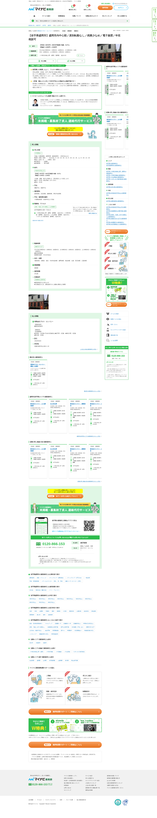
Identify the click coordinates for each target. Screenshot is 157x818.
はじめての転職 (111, 780)
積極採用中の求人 (44, 634)
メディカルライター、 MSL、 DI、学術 (52, 581)
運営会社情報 (89, 790)
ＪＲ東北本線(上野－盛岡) (36, 651)
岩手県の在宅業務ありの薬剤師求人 (116, 224)
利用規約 (66, 785)
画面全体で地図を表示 (38, 220)
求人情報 (43, 61)
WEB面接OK (54, 634)
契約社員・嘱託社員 (41, 590)
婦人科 (38, 614)
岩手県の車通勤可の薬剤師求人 (115, 222)
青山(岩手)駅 (74, 660)
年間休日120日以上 (88, 623)
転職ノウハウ (77, 16)
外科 (36, 611)
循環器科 (32, 614)
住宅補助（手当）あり (77, 627)
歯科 (44, 614)
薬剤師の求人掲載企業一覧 (92, 787)
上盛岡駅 (60, 660)
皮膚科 (41, 611)
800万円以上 (51, 602)
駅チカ (63, 630)
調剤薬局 (32, 577)
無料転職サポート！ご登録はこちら (63, 712)
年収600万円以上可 (40, 170)
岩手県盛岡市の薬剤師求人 (114, 165)
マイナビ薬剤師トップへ (70, 775)
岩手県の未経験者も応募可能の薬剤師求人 (116, 212)
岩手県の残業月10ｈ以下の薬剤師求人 (116, 219)
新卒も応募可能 (65, 627)
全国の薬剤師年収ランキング (114, 783)
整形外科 (71, 611)
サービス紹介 (46, 16)
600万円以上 (88, 599)
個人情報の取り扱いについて (71, 783)
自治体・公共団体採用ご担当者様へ (73, 780)
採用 (61, 800)
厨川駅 (67, 660)
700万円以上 (42, 602)
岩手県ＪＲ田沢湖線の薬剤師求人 (115, 175)
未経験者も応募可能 (40, 279)
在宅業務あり (38, 153)
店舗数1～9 (58, 623)
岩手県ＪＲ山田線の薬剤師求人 (115, 177)
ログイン (121, 7)
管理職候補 (55, 630)
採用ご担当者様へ (106, 3)
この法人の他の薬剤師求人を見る (88, 349)
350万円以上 (42, 599)
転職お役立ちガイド (92, 16)
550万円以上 (79, 599)
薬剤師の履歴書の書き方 (113, 778)
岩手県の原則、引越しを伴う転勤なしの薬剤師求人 (116, 215)
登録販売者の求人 (89, 630)
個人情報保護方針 (81, 800)
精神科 (58, 611)
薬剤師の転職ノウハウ (113, 775)
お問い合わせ (67, 787)
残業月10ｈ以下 (39, 246)
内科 (31, 611)
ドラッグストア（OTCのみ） (74, 577)
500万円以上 (70, 599)
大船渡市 (38, 642)
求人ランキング (107, 16)
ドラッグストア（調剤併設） (56, 577)
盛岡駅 (38, 660)
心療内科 (79, 611)
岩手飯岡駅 (52, 660)
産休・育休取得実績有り (36, 623)
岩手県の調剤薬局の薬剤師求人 (115, 201)
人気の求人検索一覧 (90, 785)
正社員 (31, 590)
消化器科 (93, 611)
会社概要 (31, 800)
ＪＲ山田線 (67, 651)
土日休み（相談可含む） (36, 630)
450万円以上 (60, 599)
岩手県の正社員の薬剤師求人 (114, 187)
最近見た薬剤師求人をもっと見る (92, 391)
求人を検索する (122, 16)
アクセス (81, 55)
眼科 (53, 611)
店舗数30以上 (77, 623)
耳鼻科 (47, 611)
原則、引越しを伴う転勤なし (42, 206)
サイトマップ (67, 790)
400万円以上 (51, 599)
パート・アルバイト (54, 590)
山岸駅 (45, 660)
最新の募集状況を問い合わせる (63, 134)
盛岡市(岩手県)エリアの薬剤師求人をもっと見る (88, 436)
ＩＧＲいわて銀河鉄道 (78, 651)
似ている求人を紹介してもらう (63, 496)
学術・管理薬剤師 (34, 581)
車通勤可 (53, 206)
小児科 (65, 611)
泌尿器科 (50, 614)
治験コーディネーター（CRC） (73, 581)
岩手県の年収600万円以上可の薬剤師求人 (116, 208)
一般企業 (87, 577)
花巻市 (45, 642)
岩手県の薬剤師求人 (112, 163)
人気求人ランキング (90, 783)
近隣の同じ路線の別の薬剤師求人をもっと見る (89, 481)
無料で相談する (93, 213)
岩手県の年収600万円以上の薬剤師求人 (116, 194)
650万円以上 (33, 602)
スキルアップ (48, 623)
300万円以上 (33, 599)
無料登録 (105, 7)
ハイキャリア (33, 634)
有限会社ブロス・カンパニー (45, 31)
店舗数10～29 (67, 623)
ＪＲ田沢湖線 (49, 651)
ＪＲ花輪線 (59, 651)
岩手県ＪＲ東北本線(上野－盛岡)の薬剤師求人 (116, 172)
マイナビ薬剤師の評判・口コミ (115, 787)
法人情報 (72, 61)
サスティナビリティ (50, 800)
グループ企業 (69, 800)
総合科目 (86, 611)
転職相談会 (61, 16)
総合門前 (47, 630)
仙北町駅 (32, 660)
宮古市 (31, 642)
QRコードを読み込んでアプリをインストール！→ (66, 531)
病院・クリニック (41, 577)
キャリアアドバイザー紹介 (92, 780)
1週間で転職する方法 (112, 785)
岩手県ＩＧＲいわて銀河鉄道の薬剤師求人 (116, 180)
